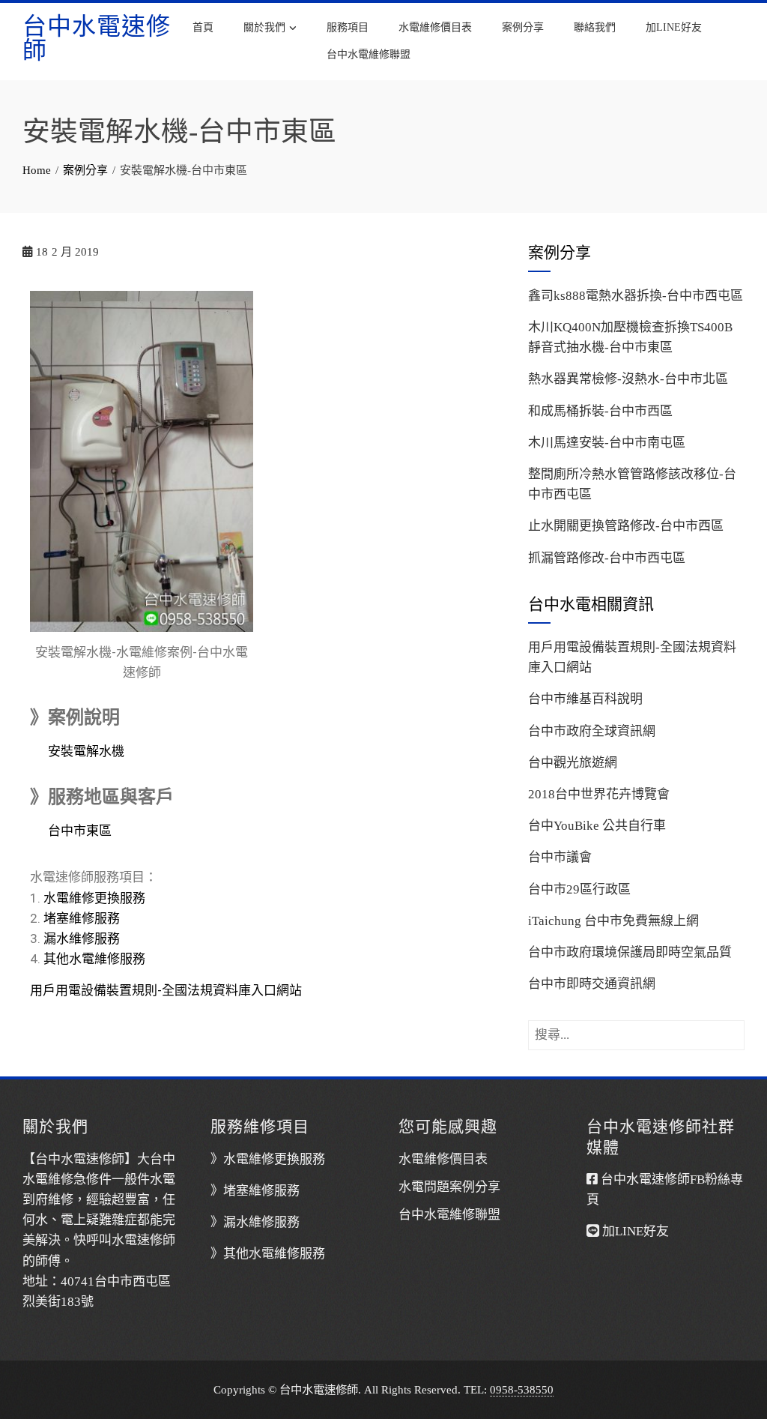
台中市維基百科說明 (585, 699)
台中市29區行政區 (579, 889)
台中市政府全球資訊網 (591, 731)
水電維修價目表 (435, 27)
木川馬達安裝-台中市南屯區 (606, 443)
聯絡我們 (595, 27)
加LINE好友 (674, 27)
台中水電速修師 (96, 38)
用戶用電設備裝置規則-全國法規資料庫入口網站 (166, 990)
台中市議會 (560, 857)
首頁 (202, 27)
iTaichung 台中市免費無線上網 (613, 921)
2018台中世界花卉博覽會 (599, 794)
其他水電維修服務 (94, 958)
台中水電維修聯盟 (368, 54)
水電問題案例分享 (449, 1187)
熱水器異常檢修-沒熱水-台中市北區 (628, 379)
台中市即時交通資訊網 (591, 984)
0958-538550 (522, 1389)
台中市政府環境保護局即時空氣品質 (630, 952)
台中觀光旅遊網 (572, 763)
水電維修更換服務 (94, 898)
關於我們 (264, 27)
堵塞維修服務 (81, 918)
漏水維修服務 (81, 938)
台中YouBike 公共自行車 (597, 826)
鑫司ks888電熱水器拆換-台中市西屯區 (635, 296)
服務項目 (348, 27)
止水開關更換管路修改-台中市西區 (626, 526)
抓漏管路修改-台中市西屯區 (606, 558)
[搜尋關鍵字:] (636, 1030)
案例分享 (523, 27)
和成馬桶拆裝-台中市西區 (600, 411)
